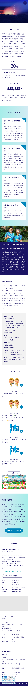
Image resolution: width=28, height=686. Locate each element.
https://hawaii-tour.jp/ (17, 571)
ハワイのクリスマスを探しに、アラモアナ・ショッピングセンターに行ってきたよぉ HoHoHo (13, 418)
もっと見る (12, 473)
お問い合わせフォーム (13, 530)
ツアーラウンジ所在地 (11, 576)
